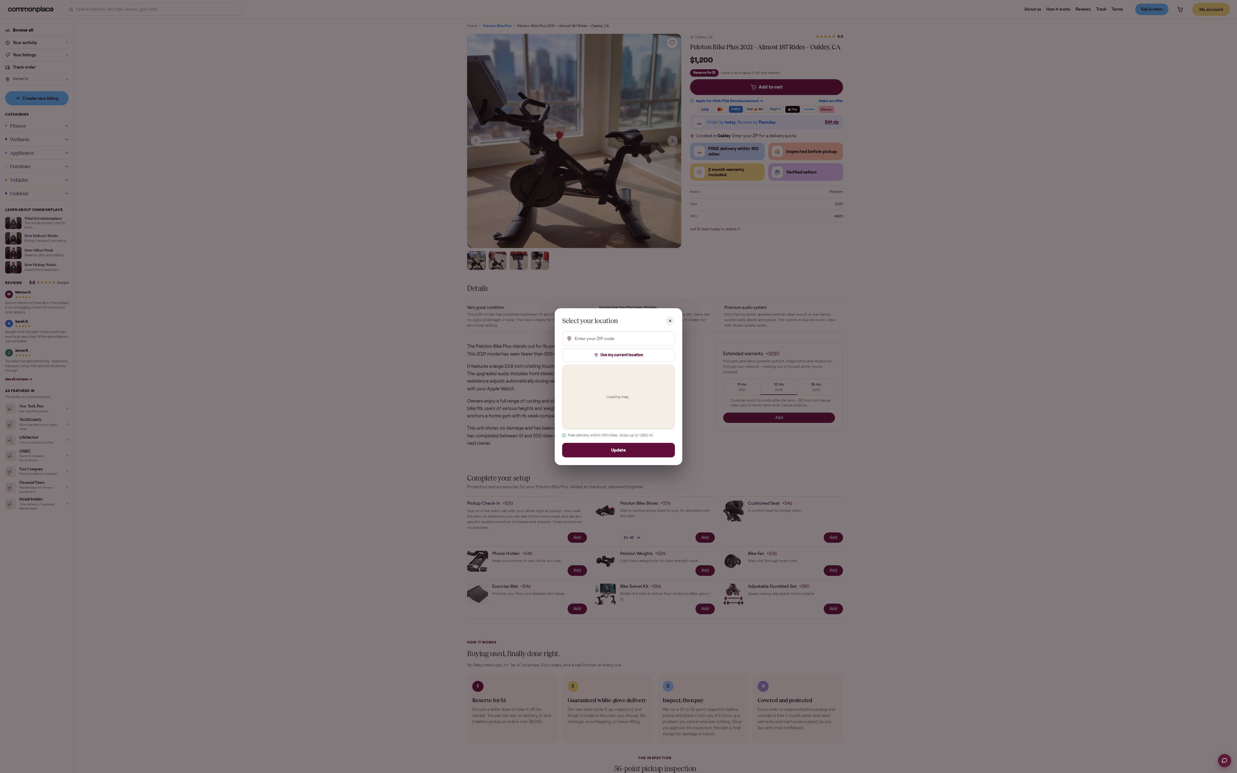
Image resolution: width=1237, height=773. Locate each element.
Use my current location (621, 354)
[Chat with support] (1224, 760)
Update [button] (618, 450)
